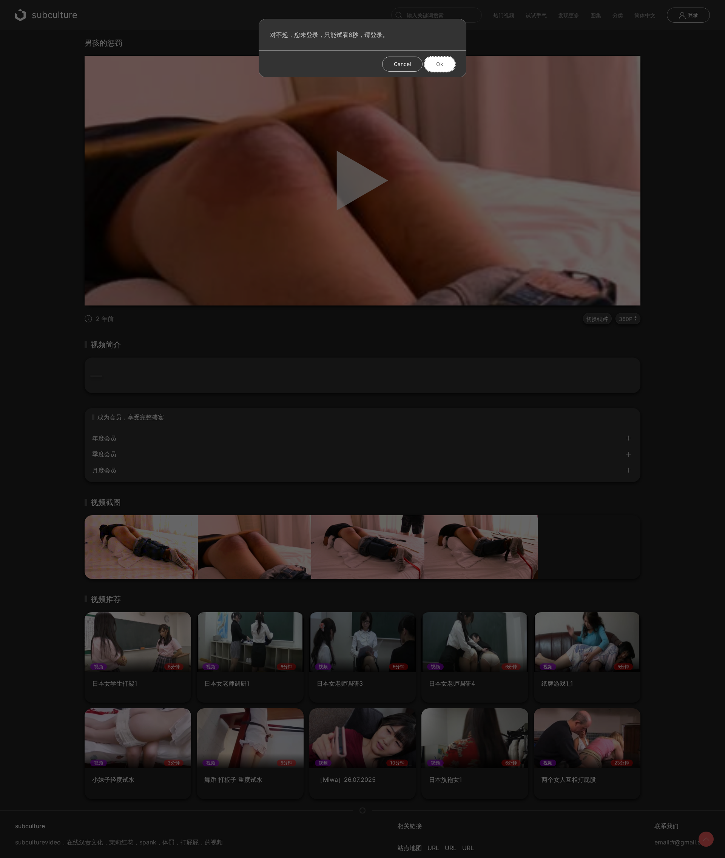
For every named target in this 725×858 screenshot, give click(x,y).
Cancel (402, 64)
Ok (439, 64)
